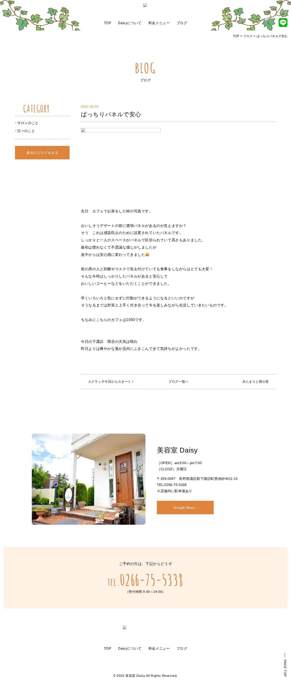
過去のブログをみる (42, 153)
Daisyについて (129, 23)
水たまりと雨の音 (255, 381)
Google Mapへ (185, 507)
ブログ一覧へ (178, 381)
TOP (107, 23)
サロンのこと (28, 123)
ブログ (182, 23)
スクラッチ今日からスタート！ (111, 381)
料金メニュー (159, 23)
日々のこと (26, 131)
